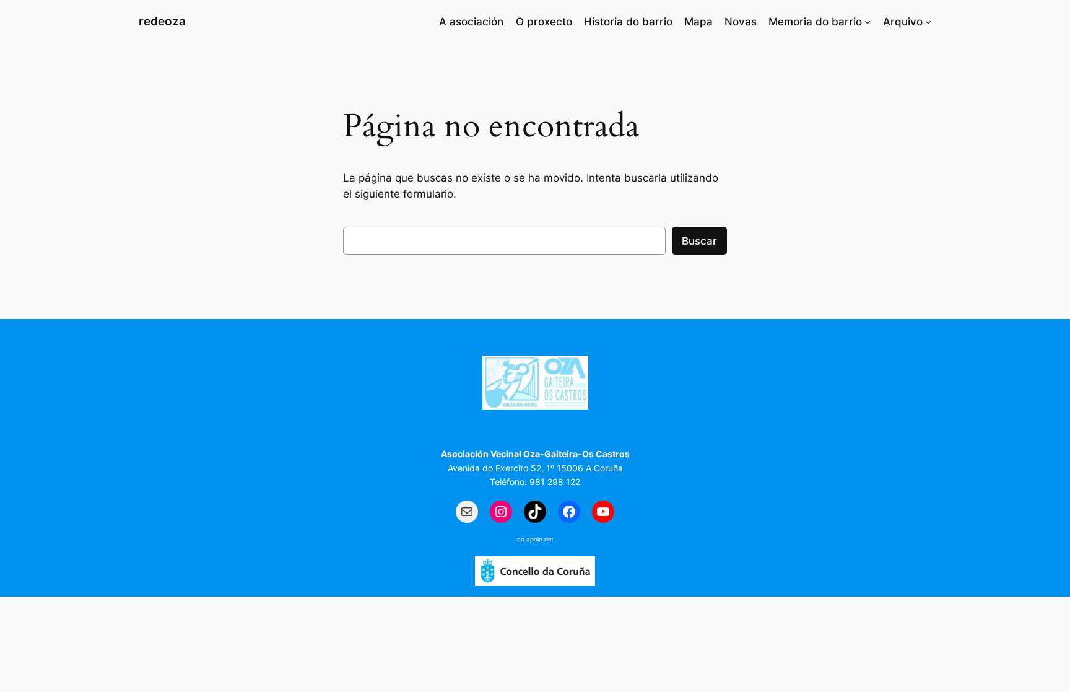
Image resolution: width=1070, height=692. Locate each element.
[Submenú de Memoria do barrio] (867, 22)
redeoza (162, 21)
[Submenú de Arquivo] (928, 22)
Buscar (699, 241)
